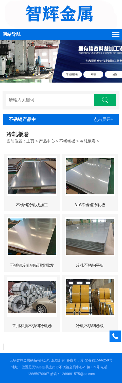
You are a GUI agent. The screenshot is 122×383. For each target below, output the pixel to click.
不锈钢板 (67, 141)
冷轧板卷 (88, 141)
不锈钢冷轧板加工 (32, 205)
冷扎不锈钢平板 (90, 265)
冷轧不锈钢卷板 (90, 325)
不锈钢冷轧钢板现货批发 (32, 265)
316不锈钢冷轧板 (90, 205)
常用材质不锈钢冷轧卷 (32, 325)
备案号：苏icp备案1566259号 (89, 360)
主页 (30, 141)
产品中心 (47, 141)
